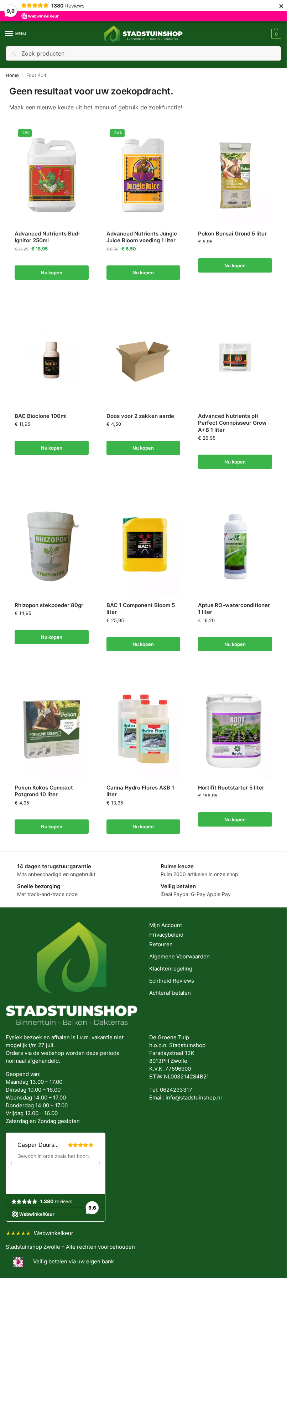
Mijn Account (165, 925)
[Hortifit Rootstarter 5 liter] (235, 729)
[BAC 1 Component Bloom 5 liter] (143, 546)
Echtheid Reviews (171, 981)
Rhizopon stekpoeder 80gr (49, 605)
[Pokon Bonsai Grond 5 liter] (235, 175)
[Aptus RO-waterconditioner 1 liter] (235, 546)
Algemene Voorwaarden (179, 956)
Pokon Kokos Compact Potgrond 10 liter (44, 791)
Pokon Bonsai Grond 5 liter (232, 233)
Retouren (161, 944)
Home (12, 75)
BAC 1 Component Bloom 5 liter (140, 609)
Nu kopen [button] (51, 272)
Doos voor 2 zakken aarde (140, 416)
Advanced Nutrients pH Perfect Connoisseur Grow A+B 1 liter (232, 423)
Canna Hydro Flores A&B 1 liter (140, 791)
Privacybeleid (166, 935)
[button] (275, 34)
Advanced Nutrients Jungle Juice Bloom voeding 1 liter (141, 237)
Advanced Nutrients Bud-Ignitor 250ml (47, 237)
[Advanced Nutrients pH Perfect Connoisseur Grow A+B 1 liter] (235, 357)
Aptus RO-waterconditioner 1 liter (234, 609)
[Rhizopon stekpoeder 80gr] (52, 546)
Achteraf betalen (170, 993)
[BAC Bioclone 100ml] (52, 357)
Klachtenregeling (170, 969)
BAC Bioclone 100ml (41, 416)
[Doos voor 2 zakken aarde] (143, 357)
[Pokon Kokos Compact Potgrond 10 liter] (52, 729)
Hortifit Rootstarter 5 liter (231, 787)
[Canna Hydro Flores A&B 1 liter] (143, 729)
